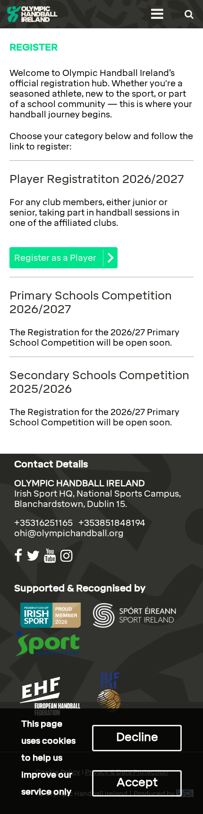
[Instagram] (67, 556)
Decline (137, 737)
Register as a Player (55, 258)
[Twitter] (34, 556)
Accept (137, 782)
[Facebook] (19, 556)
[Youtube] (51, 556)
